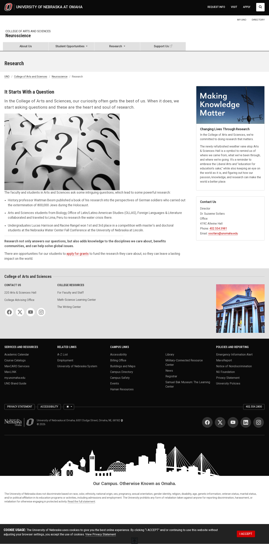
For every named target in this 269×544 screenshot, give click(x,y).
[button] (71, 46)
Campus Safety (120, 377)
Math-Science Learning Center (76, 299)
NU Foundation (225, 372)
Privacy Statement (228, 377)
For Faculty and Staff (70, 292)
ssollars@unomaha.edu (223, 233)
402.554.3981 (218, 228)
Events (114, 383)
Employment (65, 360)
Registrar (171, 376)
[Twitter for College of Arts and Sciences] (20, 312)
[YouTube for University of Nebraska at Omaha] (233, 422)
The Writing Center (69, 307)
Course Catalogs (15, 360)
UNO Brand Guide (15, 383)
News (169, 370)
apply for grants (77, 254)
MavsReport (224, 360)
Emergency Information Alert (234, 354)
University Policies (228, 383)
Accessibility (118, 354)
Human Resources (122, 389)
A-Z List (62, 354)
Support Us (161, 46)
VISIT (234, 6)
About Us (26, 46)
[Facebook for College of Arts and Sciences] (9, 312)
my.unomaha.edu (14, 377)
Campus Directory (121, 372)
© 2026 (41, 424)
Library (169, 354)
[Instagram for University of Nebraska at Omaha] (258, 422)
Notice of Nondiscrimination (234, 366)
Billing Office (118, 360)
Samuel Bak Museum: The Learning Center (187, 384)
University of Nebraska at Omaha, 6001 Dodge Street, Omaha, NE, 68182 (79, 420)
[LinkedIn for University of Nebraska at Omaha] (245, 422)
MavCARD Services (16, 366)
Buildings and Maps (122, 366)
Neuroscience (18, 35)
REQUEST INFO (216, 6)
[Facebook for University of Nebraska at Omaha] (207, 422)
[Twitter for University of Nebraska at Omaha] (220, 422)
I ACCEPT (246, 534)
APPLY (246, 6)
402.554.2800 (254, 406)
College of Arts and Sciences (28, 31)
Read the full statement (81, 501)
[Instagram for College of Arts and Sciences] (41, 312)
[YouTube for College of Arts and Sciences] (30, 312)
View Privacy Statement (100, 534)
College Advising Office (19, 300)
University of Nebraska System (77, 366)
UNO (7, 76)
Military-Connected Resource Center (184, 362)
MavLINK (10, 372)
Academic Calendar (16, 354)
